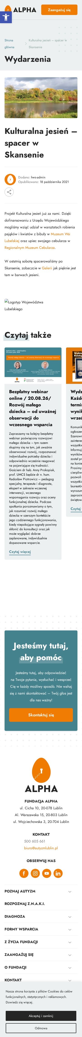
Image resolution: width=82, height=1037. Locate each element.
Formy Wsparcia (21, 929)
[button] (6, 17)
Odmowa (41, 1028)
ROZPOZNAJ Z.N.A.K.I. (25, 903)
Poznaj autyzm (20, 891)
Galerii (47, 268)
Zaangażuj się (19, 954)
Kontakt (13, 980)
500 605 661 (34, 841)
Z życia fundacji (21, 942)
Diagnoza (15, 916)
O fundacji (15, 967)
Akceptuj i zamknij (41, 1016)
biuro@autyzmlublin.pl (41, 848)
